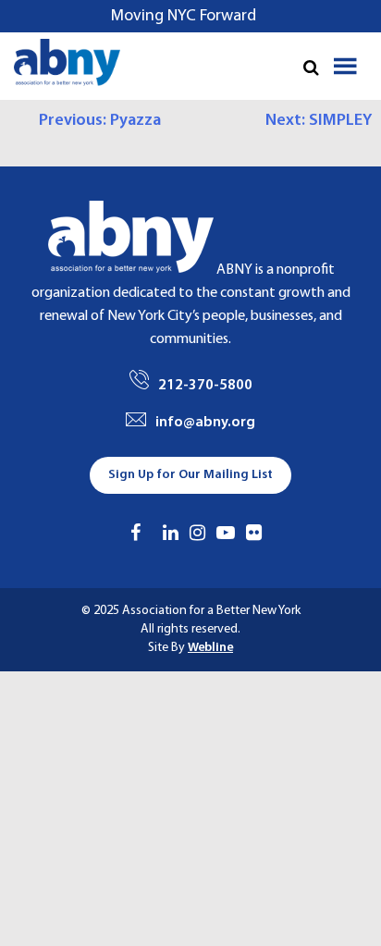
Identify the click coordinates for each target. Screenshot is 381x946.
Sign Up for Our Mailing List (190, 475)
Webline (210, 648)
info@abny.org (205, 422)
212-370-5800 (205, 385)
